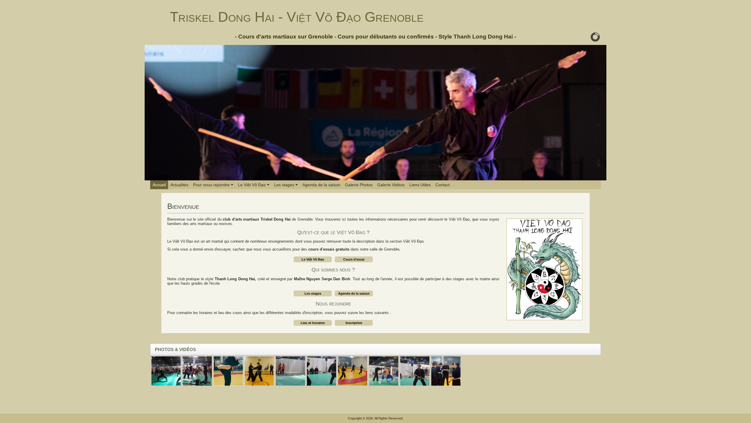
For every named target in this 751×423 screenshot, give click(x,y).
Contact (442, 184)
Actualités (179, 184)
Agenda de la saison (321, 184)
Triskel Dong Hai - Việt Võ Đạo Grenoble (297, 17)
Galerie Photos (359, 184)
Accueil (159, 184)
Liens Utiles (420, 184)
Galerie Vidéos (391, 184)
